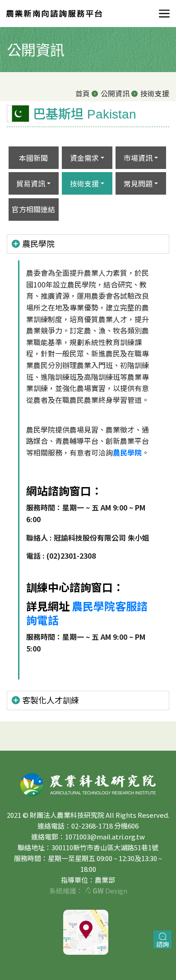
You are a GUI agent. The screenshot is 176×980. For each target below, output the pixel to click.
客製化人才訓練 (50, 700)
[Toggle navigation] (161, 14)
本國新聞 (33, 157)
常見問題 (138, 183)
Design (110, 890)
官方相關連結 (33, 209)
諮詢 (162, 943)
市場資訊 (138, 157)
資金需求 (84, 157)
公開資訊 (115, 93)
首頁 (82, 93)
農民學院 (38, 243)
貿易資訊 (30, 183)
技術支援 (84, 183)
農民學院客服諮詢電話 (87, 613)
